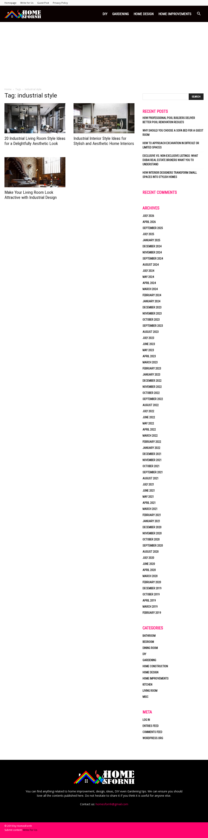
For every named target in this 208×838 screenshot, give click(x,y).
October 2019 (151, 594)
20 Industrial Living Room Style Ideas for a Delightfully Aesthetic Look (34, 141)
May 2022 (148, 423)
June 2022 (149, 417)
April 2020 (149, 570)
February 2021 (152, 515)
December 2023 (152, 307)
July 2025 (148, 234)
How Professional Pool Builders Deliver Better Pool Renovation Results (169, 120)
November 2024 (152, 252)
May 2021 (148, 496)
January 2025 (151, 240)
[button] (199, 14)
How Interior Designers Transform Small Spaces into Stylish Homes (170, 175)
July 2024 (148, 270)
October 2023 (151, 319)
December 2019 (152, 588)
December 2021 (152, 454)
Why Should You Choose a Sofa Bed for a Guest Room (173, 132)
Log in (146, 719)
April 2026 (149, 221)
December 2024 (152, 246)
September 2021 (153, 472)
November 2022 (152, 386)
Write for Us (26, 2)
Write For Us (30, 830)
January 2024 (151, 301)
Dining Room (150, 648)
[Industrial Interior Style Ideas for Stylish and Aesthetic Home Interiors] (104, 118)
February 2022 (152, 441)
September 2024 (153, 258)
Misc (145, 696)
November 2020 (152, 533)
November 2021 (152, 460)
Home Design (144, 14)
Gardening (120, 14)
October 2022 (151, 392)
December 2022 (152, 380)
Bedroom (148, 641)
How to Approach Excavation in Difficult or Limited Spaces (171, 145)
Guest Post (43, 2)
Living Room (150, 690)
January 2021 (151, 521)
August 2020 (151, 551)
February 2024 (152, 295)
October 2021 (151, 466)
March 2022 (150, 435)
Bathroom (149, 635)
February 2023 (152, 368)
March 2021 (150, 508)
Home (8, 89)
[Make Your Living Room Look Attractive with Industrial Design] (34, 172)
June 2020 (149, 563)
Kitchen (147, 684)
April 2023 (149, 356)
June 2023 (149, 344)
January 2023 (151, 374)
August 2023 (151, 331)
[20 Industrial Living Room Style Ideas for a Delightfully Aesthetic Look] (34, 118)
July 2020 (148, 557)
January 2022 (151, 447)
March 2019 (150, 606)
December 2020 (152, 527)
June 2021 (149, 490)
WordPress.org (153, 738)
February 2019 (152, 612)
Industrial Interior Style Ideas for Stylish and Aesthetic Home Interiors (104, 141)
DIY (105, 14)
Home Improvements (174, 14)
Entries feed (151, 725)
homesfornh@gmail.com (112, 804)
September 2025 (153, 228)
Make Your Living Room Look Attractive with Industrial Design (30, 195)
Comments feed (152, 732)
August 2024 (151, 264)
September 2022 (153, 399)
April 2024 (149, 283)
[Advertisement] (104, 52)
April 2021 (149, 502)
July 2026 (148, 215)
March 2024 (150, 289)
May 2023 (148, 350)
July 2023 (148, 338)
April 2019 (149, 600)
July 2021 (148, 484)
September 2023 (153, 325)
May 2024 (148, 276)
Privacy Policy (60, 2)
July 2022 (148, 411)
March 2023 (150, 362)
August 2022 (151, 405)
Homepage (10, 2)
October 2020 (151, 539)
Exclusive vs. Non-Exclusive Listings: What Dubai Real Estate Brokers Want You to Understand (170, 160)
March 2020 (150, 576)
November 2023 (152, 313)
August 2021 (151, 478)
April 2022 (149, 429)
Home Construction (155, 666)
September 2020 (153, 545)
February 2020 (152, 582)
